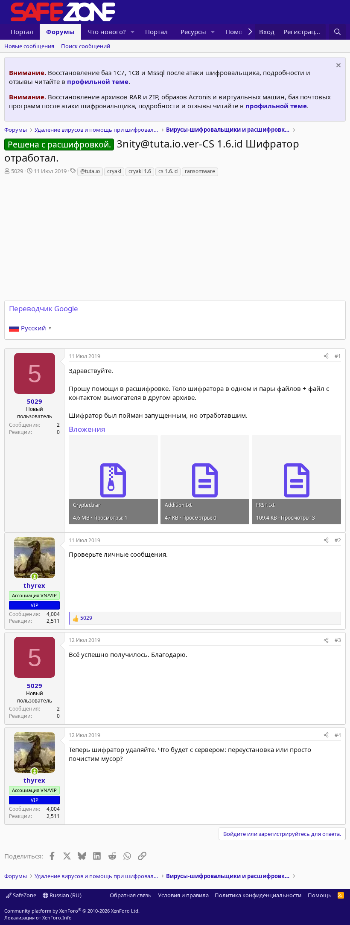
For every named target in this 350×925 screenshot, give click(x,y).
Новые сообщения (29, 46)
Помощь (320, 895)
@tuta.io (90, 171)
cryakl (114, 171)
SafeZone (24, 895)
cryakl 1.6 (139, 171)
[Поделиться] (326, 356)
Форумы (60, 31)
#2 (338, 540)
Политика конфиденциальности (258, 895)
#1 (338, 356)
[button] (133, 32)
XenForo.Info (57, 917)
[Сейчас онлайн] (34, 576)
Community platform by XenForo (72, 911)
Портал (22, 31)
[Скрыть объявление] (337, 66)
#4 (338, 735)
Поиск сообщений (85, 46)
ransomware (200, 171)
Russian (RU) (65, 895)
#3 (338, 640)
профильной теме (97, 81)
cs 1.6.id (168, 171)
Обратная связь (131, 895)
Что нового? (107, 31)
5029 (17, 171)
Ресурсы (193, 31)
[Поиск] (337, 32)
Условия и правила (183, 895)
